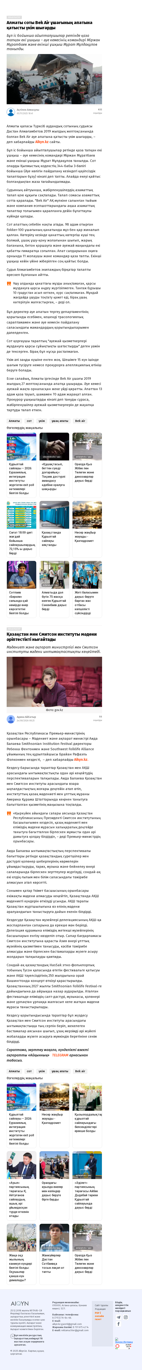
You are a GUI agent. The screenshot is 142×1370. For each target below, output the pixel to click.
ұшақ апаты (60, 421)
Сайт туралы (101, 1305)
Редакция (100, 1309)
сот (29, 421)
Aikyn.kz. (80, 759)
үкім (42, 421)
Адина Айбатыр (26, 717)
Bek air (80, 421)
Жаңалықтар (14, 17)
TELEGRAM (60, 1055)
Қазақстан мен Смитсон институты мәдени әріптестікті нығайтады (52, 637)
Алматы (14, 421)
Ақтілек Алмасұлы (28, 109)
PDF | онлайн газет (99, 1316)
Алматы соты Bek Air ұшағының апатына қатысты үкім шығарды (49, 25)
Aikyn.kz (42, 142)
